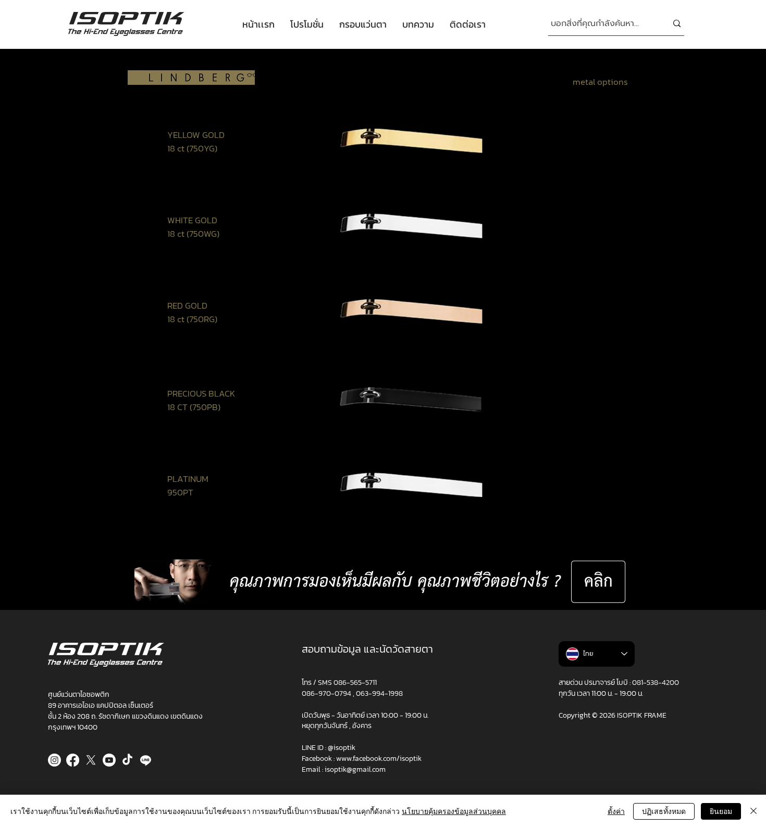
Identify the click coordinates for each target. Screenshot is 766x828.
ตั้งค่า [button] (616, 811)
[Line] (145, 760)
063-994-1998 (379, 693)
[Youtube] (109, 760)
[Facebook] (72, 760)
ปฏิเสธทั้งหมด (664, 811)
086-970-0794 (327, 693)
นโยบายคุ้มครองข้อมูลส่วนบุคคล (454, 811)
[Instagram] (54, 760)
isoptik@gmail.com (355, 769)
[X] (90, 760)
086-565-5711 (355, 682)
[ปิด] (753, 811)
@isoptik (341, 747)
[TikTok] (127, 760)
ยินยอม (721, 811)
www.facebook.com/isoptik (379, 758)
